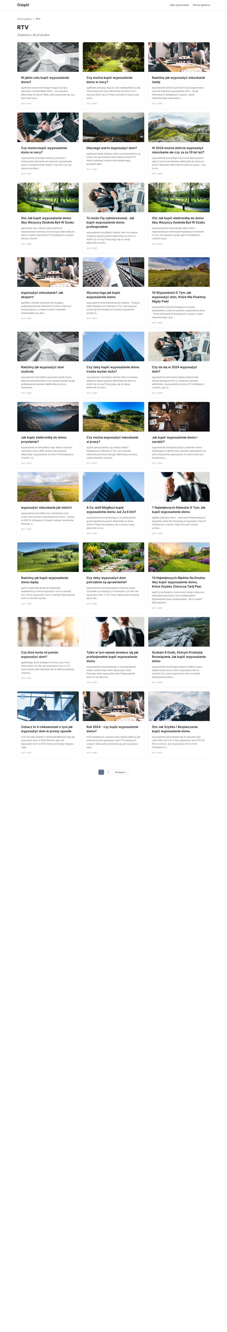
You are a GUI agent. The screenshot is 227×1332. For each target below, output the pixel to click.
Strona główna (201, 4)
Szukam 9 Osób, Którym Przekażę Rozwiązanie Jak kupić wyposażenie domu (179, 657)
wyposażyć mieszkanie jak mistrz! (46, 507)
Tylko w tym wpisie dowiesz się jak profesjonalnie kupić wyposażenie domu (112, 657)
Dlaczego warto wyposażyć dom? (111, 148)
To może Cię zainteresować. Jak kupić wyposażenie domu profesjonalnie (110, 222)
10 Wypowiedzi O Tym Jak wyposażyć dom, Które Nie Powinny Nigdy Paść (179, 297)
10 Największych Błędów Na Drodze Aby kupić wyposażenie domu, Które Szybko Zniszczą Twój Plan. (178, 582)
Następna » (120, 772)
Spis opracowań (179, 4)
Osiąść (23, 5)
